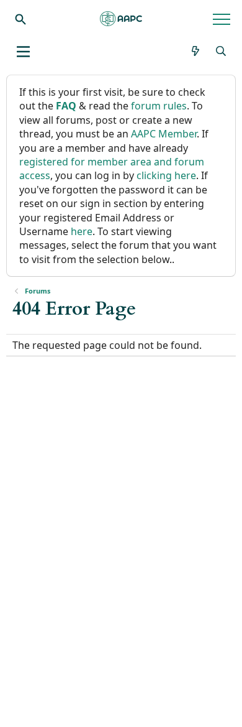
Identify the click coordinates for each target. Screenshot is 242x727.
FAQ (66, 106)
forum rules (159, 106)
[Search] (20, 18)
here (81, 231)
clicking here (166, 175)
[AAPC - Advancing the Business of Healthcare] (121, 18)
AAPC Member (164, 134)
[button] (23, 51)
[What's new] (195, 51)
